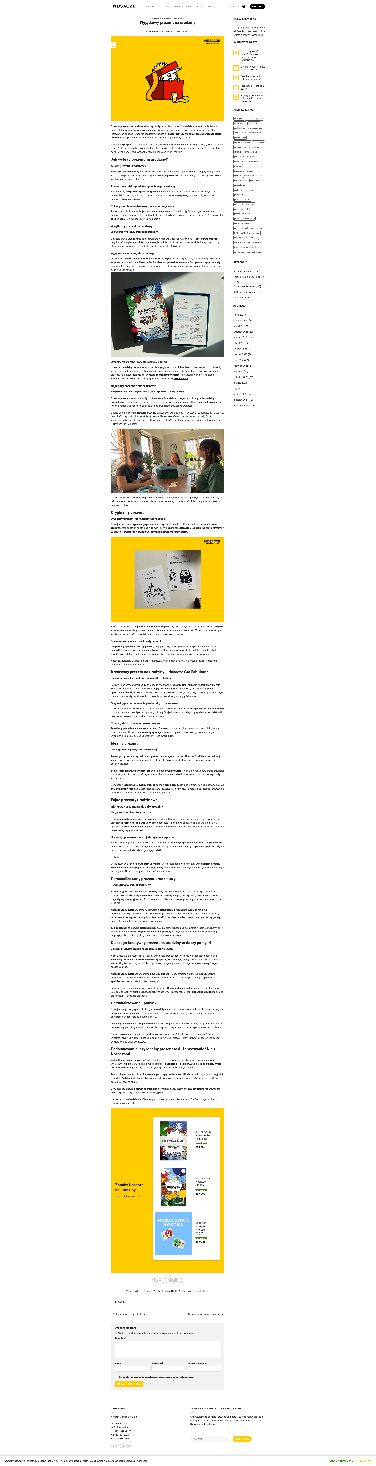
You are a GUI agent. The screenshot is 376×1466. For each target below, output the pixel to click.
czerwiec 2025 (240, 365)
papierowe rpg (240, 190)
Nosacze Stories (200, 1183)
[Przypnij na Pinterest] (170, 1280)
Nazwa (118, 1363)
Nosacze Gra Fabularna (202, 1137)
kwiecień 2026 (240, 331)
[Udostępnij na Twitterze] (159, 1280)
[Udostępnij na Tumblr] (181, 1280)
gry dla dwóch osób (242, 142)
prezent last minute (242, 214)
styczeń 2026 (240, 348)
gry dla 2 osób (240, 138)
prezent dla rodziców (242, 209)
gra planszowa (255, 133)
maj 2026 (238, 326)
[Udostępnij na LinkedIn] (175, 1280)
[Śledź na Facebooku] (113, 1446)
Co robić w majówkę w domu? (204, 1314)
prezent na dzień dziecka (244, 218)
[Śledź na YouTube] (129, 1446)
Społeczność (207, 6)
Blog (160, 6)
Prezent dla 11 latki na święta (252, 87)
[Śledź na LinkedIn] (124, 1446)
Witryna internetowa (197, 1363)
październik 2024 (242, 405)
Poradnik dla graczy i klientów (167, 18)
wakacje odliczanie (242, 242)
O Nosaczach (149, 6)
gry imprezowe (240, 147)
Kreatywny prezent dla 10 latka (132, 1314)
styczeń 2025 (240, 394)
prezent (252, 190)
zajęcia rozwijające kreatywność (247, 252)
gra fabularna (239, 128)
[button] (231, 6)
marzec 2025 (240, 382)
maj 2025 (238, 371)
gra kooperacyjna (255, 128)
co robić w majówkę (254, 118)
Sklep (169, 6)
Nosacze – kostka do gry (200, 1230)
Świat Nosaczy (241, 297)
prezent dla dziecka (242, 199)
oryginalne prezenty (242, 185)
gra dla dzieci (253, 123)
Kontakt (178, 6)
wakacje (254, 237)
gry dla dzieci (258, 142)
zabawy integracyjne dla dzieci (246, 247)
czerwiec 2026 (240, 320)
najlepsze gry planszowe (244, 171)
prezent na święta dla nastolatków (248, 228)
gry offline (238, 152)
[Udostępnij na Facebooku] (154, 1280)
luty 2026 (238, 343)
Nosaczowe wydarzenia (245, 271)
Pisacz (186, 31)
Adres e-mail (158, 1363)
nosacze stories (240, 180)
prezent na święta (241, 223)
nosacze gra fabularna (253, 176)
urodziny (256, 233)
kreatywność (253, 161)
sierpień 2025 (240, 354)
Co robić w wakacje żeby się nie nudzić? (251, 77)
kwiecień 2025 (240, 377)
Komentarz (120, 1338)
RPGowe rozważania (244, 292)
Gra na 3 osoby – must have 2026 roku (253, 68)
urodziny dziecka (241, 237)
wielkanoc (257, 242)
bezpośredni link (201, 1291)
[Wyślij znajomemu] (165, 1280)
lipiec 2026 (239, 314)
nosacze (237, 176)
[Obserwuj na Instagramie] (118, 1446)
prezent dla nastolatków (244, 204)
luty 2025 (238, 388)
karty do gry (252, 156)
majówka (238, 166)
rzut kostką (245, 233)
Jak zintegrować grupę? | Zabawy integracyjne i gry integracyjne (249, 55)
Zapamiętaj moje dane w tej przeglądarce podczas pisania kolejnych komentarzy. (156, 1377)
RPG (236, 233)
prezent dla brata (241, 195)
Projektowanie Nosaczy (245, 286)
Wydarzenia (191, 6)
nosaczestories (256, 180)
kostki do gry (239, 161)
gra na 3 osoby (240, 133)
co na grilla (238, 118)
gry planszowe (251, 152)
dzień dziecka (240, 123)
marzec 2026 (240, 337)
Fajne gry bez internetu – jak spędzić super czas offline (252, 98)
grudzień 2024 (240, 399)
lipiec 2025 (239, 360)
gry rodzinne (239, 156)
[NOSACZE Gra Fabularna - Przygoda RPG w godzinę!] (124, 6)
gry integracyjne (255, 147)
